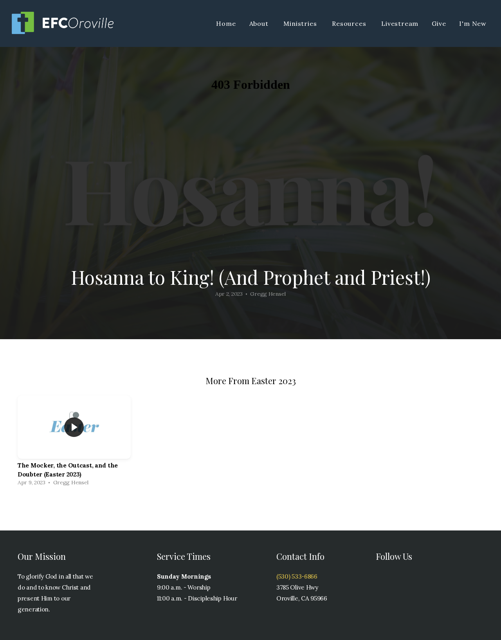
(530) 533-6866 (296, 576)
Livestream (399, 23)
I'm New (473, 23)
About (259, 23)
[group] (74, 443)
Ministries (301, 23)
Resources (350, 23)
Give (439, 23)
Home (226, 23)
